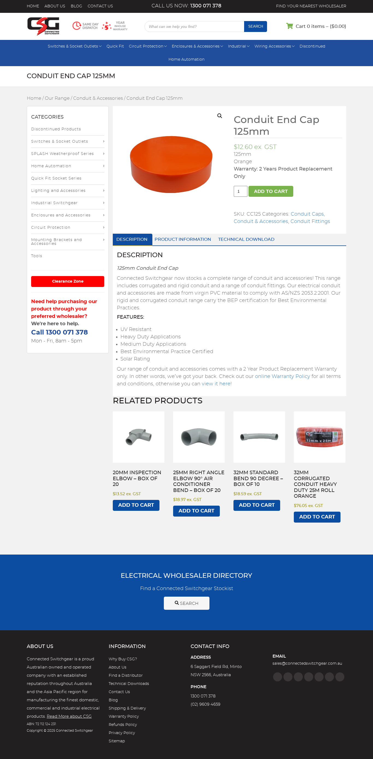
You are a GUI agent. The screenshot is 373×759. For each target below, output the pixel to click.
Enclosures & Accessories (196, 46)
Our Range (57, 98)
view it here (216, 384)
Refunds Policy (123, 725)
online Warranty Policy (282, 376)
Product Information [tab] (183, 239)
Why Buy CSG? (123, 659)
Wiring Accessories (272, 46)
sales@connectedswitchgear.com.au (307, 664)
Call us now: (186, 6)
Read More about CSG (69, 716)
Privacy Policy (122, 733)
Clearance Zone (68, 281)
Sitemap (117, 741)
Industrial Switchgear (54, 203)
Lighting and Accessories (58, 191)
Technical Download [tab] (246, 239)
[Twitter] (298, 676)
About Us (55, 6)
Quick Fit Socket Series (56, 178)
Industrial (237, 46)
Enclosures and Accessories (61, 215)
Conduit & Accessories (98, 98)
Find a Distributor (126, 676)
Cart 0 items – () (321, 26)
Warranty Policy (124, 717)
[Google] (319, 676)
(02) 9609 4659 (205, 704)
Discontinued (312, 46)
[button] (220, 116)
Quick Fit (115, 46)
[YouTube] (329, 676)
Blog (76, 6)
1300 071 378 (203, 696)
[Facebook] (277, 676)
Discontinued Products (56, 129)
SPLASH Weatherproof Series (62, 154)
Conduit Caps (307, 214)
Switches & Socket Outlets (73, 46)
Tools (36, 256)
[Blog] (339, 676)
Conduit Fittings (310, 221)
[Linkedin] (308, 676)
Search (255, 26)
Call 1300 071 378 (59, 332)
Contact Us (100, 6)
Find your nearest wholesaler (311, 6)
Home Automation (186, 59)
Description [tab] (131, 239)
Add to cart (271, 191)
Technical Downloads (129, 684)
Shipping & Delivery (127, 708)
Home (33, 6)
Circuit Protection (146, 46)
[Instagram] (287, 676)
